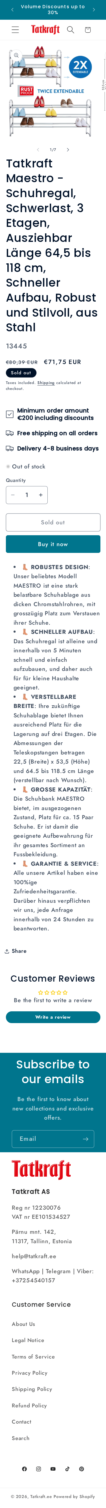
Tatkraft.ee (41, 1496)
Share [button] (19, 951)
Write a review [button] (53, 1017)
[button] (15, 29)
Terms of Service (33, 1357)
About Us (23, 1324)
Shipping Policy (32, 1389)
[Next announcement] (93, 9)
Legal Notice (28, 1340)
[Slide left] (38, 149)
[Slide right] (68, 149)
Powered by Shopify (74, 1496)
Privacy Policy (30, 1373)
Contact (21, 1422)
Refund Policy (29, 1405)
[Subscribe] (85, 1139)
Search (21, 1438)
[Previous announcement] (12, 9)
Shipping (46, 382)
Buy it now (53, 544)
